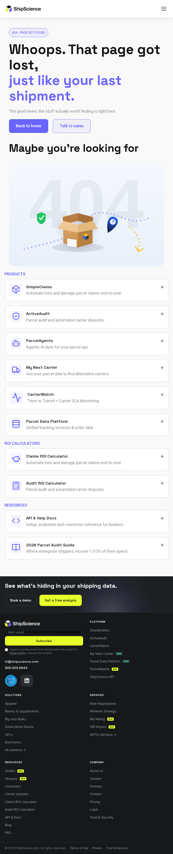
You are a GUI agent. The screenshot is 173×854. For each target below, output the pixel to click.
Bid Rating (101, 719)
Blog (8, 825)
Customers (13, 786)
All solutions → (15, 750)
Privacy (97, 848)
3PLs (8, 734)
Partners (96, 786)
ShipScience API (102, 677)
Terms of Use (79, 848)
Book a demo (20, 600)
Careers (95, 778)
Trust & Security (101, 817)
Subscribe (44, 641)
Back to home (28, 125)
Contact (96, 794)
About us (96, 771)
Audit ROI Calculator (20, 809)
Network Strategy (103, 711)
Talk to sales (72, 125)
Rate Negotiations (103, 703)
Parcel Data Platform (109, 661)
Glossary (15, 778)
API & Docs (13, 817)
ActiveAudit (98, 638)
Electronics (13, 742)
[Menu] (163, 8)
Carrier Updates (16, 794)
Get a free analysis (60, 600)
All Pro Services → (103, 734)
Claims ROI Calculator (21, 802)
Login (94, 809)
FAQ (8, 832)
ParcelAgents (103, 669)
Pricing (95, 802)
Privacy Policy (17, 653)
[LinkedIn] (27, 681)
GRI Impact (102, 727)
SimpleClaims (99, 630)
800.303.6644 (16, 668)
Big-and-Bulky (15, 719)
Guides (14, 771)
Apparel (10, 703)
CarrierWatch (99, 646)
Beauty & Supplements (22, 711)
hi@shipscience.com (22, 662)
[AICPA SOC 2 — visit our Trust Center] (11, 681)
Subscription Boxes (19, 727)
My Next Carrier (105, 653)
